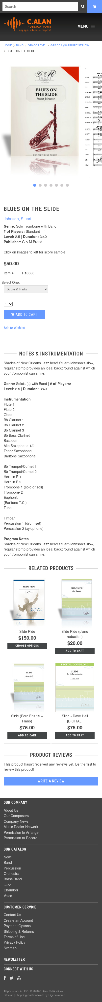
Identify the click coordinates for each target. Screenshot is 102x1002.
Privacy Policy (14, 942)
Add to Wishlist (14, 328)
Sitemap (10, 947)
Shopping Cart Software (30, 995)
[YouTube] (19, 977)
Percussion (12, 868)
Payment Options (17, 925)
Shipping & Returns (19, 931)
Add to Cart (26, 315)
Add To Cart (75, 650)
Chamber (11, 889)
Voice (8, 895)
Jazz (7, 884)
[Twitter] (11, 977)
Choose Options (27, 645)
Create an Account (18, 920)
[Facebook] (5, 977)
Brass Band (13, 878)
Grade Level (37, 45)
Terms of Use (14, 936)
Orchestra (11, 873)
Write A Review (51, 781)
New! (8, 856)
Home (8, 45)
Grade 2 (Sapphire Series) (70, 45)
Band (20, 45)
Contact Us (12, 914)
